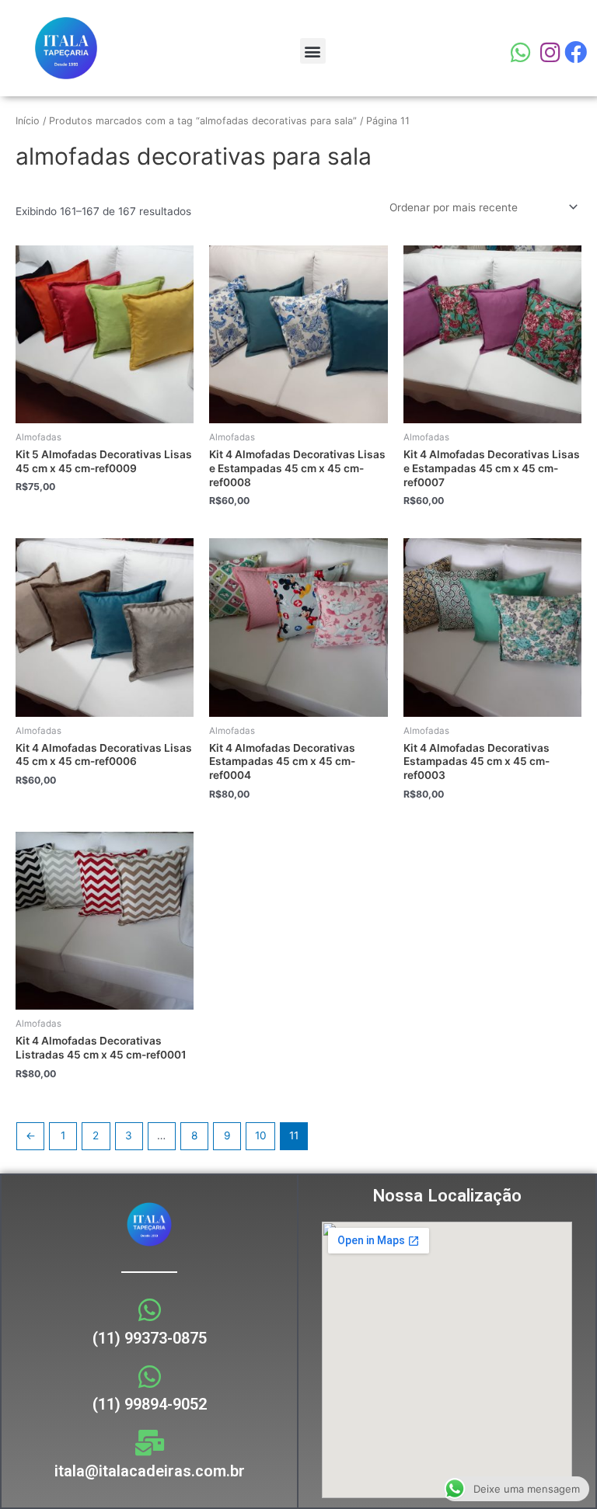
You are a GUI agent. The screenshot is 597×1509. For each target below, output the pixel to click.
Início (28, 121)
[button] (313, 51)
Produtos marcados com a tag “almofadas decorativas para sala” (203, 121)
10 (261, 1135)
